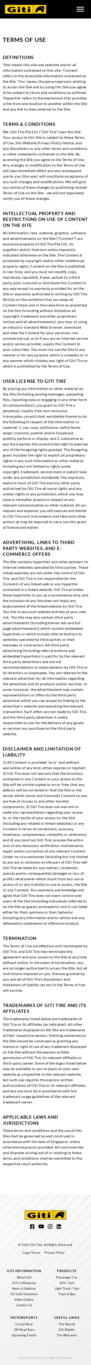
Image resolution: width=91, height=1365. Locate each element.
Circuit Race (24, 1324)
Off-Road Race (24, 1329)
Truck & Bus (66, 1294)
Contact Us (24, 1305)
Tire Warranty (67, 1335)
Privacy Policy (55, 1252)
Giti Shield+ (67, 1329)
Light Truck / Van (67, 1288)
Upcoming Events (24, 1335)
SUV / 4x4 (67, 1283)
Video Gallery (24, 1299)
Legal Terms (31, 1252)
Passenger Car (66, 1277)
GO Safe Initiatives (24, 1294)
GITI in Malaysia (24, 1283)
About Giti (24, 1277)
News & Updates (24, 1288)
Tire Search (67, 1324)
